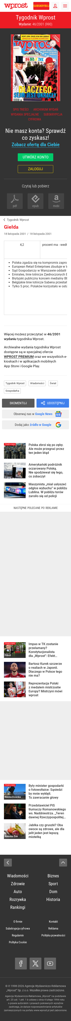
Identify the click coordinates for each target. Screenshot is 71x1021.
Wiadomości (37, 383)
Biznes (53, 875)
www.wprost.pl (42, 1010)
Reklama (53, 928)
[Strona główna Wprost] (16, 6)
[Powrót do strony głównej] (8, 863)
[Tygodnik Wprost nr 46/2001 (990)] (35, 67)
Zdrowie (18, 883)
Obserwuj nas (33, 414)
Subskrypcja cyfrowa (18, 928)
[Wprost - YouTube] (50, 963)
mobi (56, 206)
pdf (15, 206)
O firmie (17, 921)
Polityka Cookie (18, 942)
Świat (53, 383)
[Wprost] (3, 220)
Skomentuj (18, 403)
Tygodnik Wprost (35, 17)
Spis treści (21, 109)
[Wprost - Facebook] (21, 963)
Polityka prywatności (53, 935)
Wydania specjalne (25, 114)
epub (35, 206)
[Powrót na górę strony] (63, 863)
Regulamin (18, 935)
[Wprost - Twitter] (35, 963)
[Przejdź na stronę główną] (2, 6)
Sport (53, 883)
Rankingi (17, 907)
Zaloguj (35, 168)
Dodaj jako (33, 425)
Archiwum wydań (45, 109)
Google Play (30, 366)
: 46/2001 (35, 24)
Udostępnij (55, 403)
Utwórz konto (36, 157)
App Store (11, 366)
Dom (53, 891)
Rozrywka (17, 899)
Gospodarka (12, 390)
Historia (53, 899)
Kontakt (53, 921)
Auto (18, 891)
